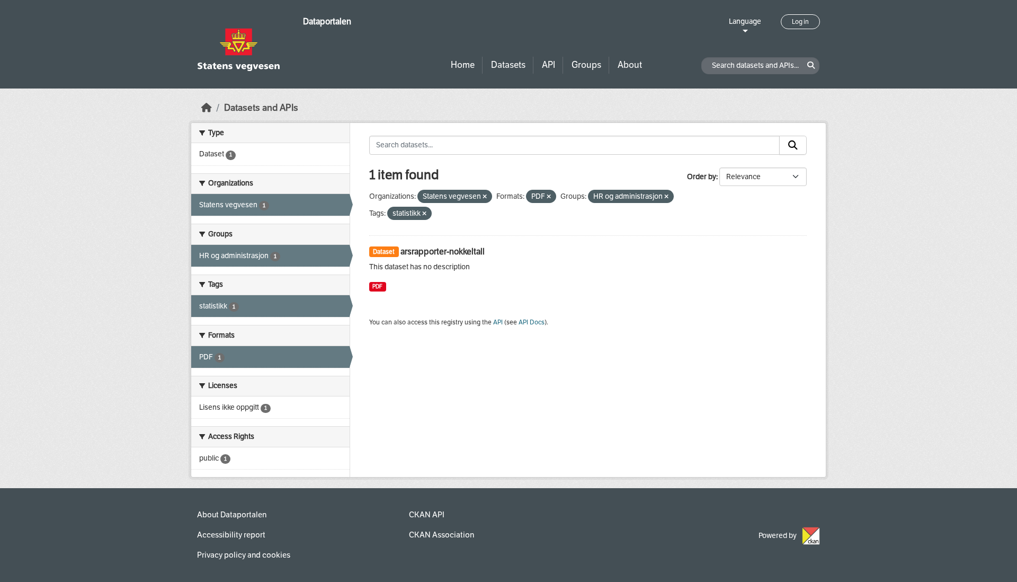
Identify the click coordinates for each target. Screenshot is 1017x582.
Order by (701, 176)
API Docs (532, 322)
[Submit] (793, 145)
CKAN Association (441, 535)
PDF (377, 286)
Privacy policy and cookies (243, 555)
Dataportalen (327, 21)
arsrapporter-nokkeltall (442, 251)
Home (463, 64)
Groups (586, 64)
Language (745, 21)
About (630, 64)
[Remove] (485, 196)
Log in (800, 21)
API (548, 64)
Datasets (508, 64)
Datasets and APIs (261, 107)
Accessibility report (231, 535)
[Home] (206, 107)
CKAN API (426, 514)
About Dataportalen (231, 514)
